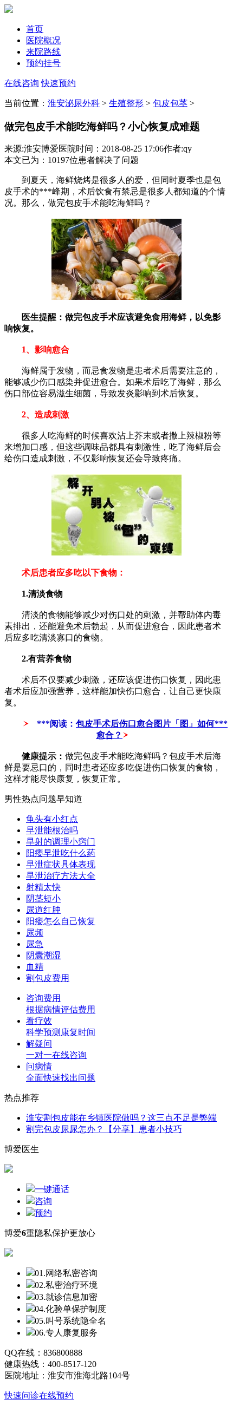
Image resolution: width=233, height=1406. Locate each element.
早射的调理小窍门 (60, 841)
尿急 (34, 944)
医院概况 (43, 40)
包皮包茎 (170, 103)
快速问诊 (21, 1395)
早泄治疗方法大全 (60, 875)
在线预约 (56, 1395)
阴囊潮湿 (43, 955)
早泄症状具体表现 (60, 864)
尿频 (34, 932)
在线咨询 (21, 83)
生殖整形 (126, 103)
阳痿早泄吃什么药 (60, 853)
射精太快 (43, 887)
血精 (34, 966)
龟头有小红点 (52, 818)
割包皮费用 (47, 978)
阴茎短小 (43, 898)
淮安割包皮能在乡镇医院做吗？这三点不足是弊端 (121, 1117)
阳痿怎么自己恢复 (60, 921)
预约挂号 (43, 63)
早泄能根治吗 (52, 830)
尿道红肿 (43, 909)
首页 (34, 29)
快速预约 (58, 83)
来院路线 (43, 51)
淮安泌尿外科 (74, 103)
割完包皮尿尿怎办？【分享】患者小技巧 (104, 1129)
